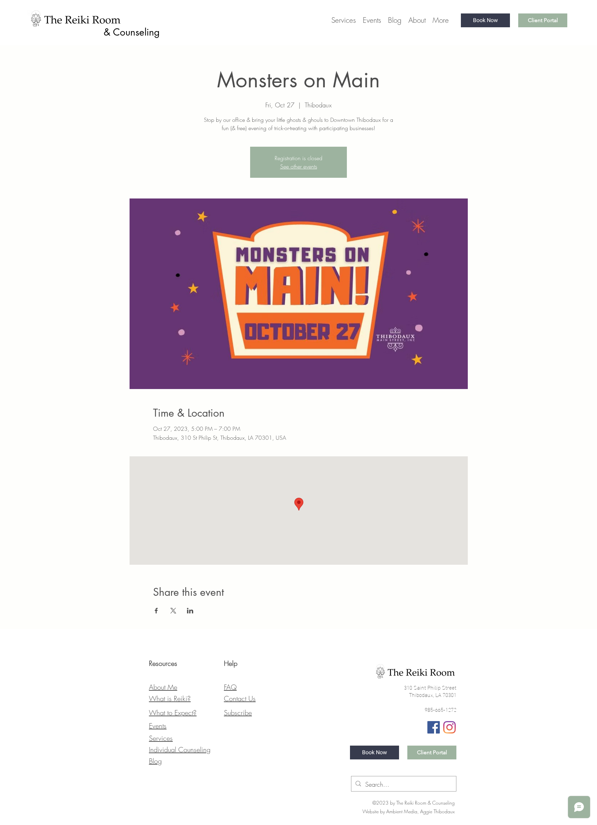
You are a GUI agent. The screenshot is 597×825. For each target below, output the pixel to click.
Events (158, 725)
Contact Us (240, 698)
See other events (298, 166)
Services (161, 738)
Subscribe (238, 712)
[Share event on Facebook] (156, 610)
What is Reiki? (170, 698)
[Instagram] (449, 727)
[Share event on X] (173, 610)
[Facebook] (433, 727)
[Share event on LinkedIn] (190, 610)
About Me (163, 687)
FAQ (230, 687)
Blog (155, 761)
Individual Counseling (179, 749)
